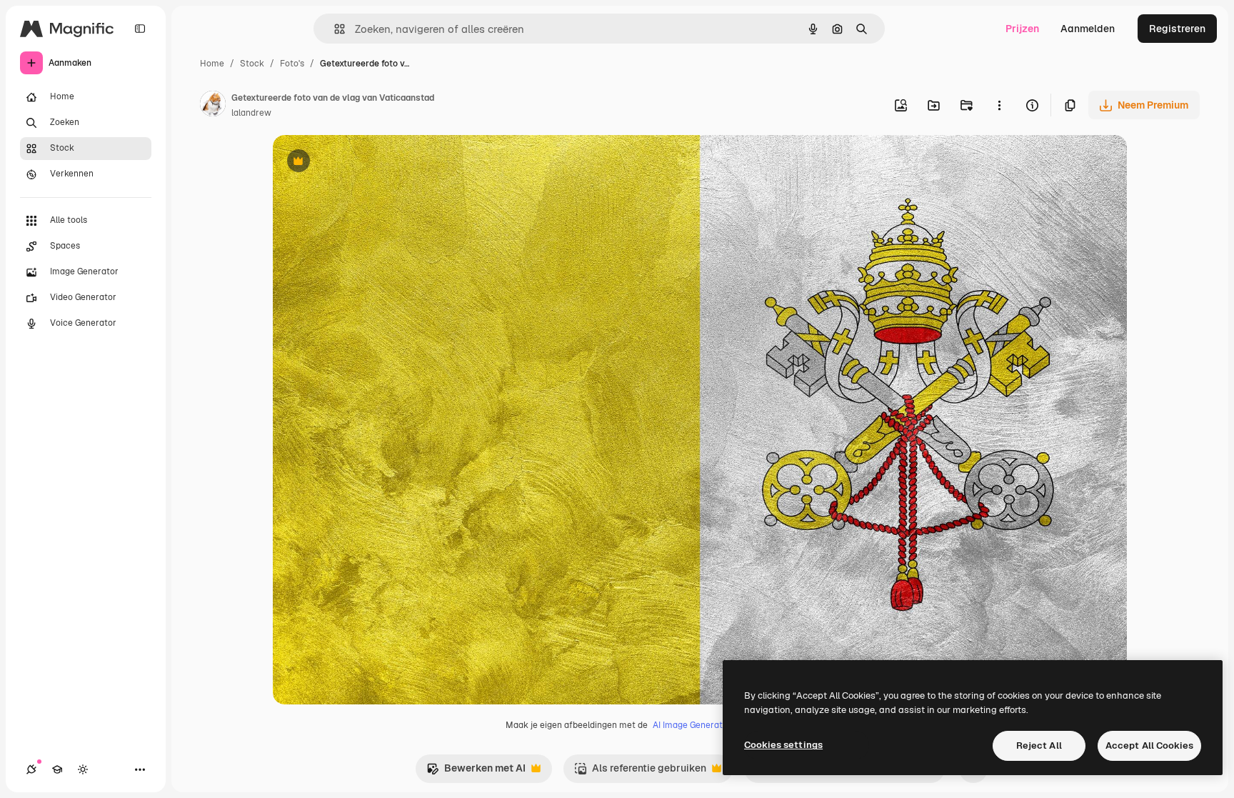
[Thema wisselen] (82, 769)
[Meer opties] (999, 105)
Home (212, 63)
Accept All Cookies (1149, 745)
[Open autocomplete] (333, 29)
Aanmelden (1087, 28)
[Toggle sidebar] (140, 28)
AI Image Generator (692, 725)
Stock (252, 63)
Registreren (1177, 28)
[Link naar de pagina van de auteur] (213, 106)
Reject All (1039, 745)
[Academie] (57, 769)
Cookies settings (783, 745)
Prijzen (1022, 28)
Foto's (292, 63)
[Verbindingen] (31, 769)
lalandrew (251, 113)
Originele (366, 162)
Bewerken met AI (476, 772)
